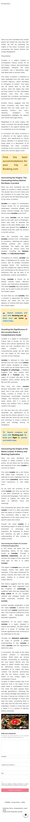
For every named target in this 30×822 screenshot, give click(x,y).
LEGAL (23, 802)
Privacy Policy (15, 802)
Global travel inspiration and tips (13, 811)
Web (2, 773)
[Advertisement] (15, 21)
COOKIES (8, 802)
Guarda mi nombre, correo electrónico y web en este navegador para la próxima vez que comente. (15, 784)
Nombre (4, 756)
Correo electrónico (8, 765)
